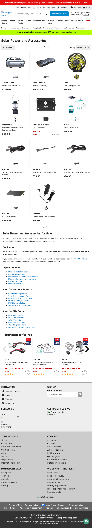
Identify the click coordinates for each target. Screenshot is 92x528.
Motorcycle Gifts (15, 284)
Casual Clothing (15, 281)
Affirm (4, 453)
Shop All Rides (81, 508)
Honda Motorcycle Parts (18, 293)
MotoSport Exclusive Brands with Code (46, 2)
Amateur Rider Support (58, 479)
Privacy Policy (31, 505)
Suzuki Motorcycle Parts (18, 301)
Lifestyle (5, 479)
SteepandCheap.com (67, 517)
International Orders (11, 463)
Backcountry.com (23, 517)
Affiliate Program (55, 450)
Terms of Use (15, 505)
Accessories (14, 28)
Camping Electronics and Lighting (45, 28)
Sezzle (4, 456)
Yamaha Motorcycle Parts (19, 296)
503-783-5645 (79, 259)
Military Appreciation (57, 485)
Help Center (7, 459)
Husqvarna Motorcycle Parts (20, 298)
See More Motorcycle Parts (19, 305)
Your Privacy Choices (56, 505)
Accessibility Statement (31, 508)
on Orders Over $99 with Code (46, 32)
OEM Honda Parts (15, 315)
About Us (51, 440)
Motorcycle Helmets (16, 274)
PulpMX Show (53, 482)
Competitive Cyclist (44, 517)
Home (3, 28)
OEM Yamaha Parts (16, 318)
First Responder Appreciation (61, 488)
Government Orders (57, 459)
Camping (25, 28)
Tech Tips (5, 476)
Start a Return (8, 450)
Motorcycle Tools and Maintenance (23, 276)
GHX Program (53, 456)
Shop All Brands (64, 508)
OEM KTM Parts (14, 320)
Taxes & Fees (10, 508)
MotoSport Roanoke (56, 463)
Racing (4, 485)
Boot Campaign (54, 492)
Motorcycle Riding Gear (18, 272)
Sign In (4, 440)
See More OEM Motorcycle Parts (21, 327)
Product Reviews (9, 482)
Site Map (50, 508)
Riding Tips (6, 472)
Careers (51, 443)
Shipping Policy (76, 505)
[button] (75, 7)
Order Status (7, 443)
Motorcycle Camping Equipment (22, 279)
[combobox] (83, 47)
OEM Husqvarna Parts (17, 325)
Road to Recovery (55, 476)
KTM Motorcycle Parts (17, 303)
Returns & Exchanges (11, 446)
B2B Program (53, 453)
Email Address (54, 390)
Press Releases (54, 446)
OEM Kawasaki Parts (16, 322)
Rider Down (52, 472)
